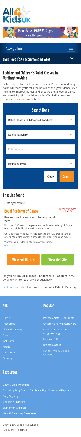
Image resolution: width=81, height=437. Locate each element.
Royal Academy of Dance (21, 211)
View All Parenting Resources (19, 413)
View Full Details (23, 259)
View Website (57, 259)
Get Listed (9, 341)
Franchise (8, 335)
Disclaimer (9, 352)
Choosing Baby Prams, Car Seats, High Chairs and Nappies (37, 390)
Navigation (14, 48)
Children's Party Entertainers (59, 323)
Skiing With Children (14, 407)
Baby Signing (10, 396)
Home (6, 318)
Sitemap (8, 358)
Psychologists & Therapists (58, 318)
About (6, 346)
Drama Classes (52, 344)
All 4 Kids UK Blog (12, 329)
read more (10, 245)
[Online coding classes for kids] (40, 30)
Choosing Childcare (14, 402)
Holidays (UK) (51, 339)
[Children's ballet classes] (68, 211)
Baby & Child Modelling (16, 384)
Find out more (11, 287)
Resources (9, 323)
